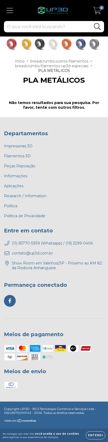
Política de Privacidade (24, 216)
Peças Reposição (19, 166)
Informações (15, 176)
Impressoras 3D (18, 146)
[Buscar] (97, 26)
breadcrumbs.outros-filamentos (59, 61)
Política (10, 206)
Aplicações (13, 186)
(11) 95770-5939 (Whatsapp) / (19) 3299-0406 (52, 243)
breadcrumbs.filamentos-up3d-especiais (51, 66)
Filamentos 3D (17, 156)
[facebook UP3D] (10, 301)
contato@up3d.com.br (32, 253)
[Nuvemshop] (20, 421)
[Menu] (10, 10)
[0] (97, 11)
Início (20, 61)
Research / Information (25, 196)
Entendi (95, 435)
